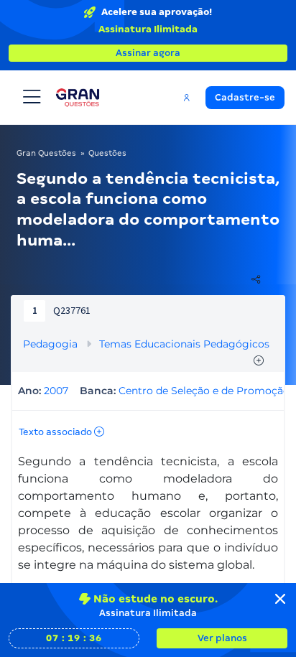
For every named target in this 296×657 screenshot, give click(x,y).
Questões (107, 153)
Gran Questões (46, 153)
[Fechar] (280, 599)
